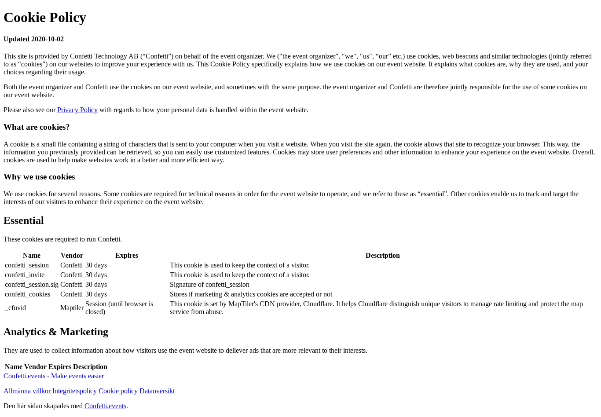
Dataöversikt (157, 391)
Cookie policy (118, 391)
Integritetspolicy (74, 391)
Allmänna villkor (27, 391)
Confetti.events (105, 406)
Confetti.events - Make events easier (54, 376)
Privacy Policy (77, 109)
